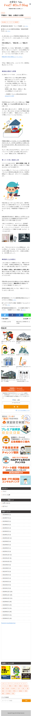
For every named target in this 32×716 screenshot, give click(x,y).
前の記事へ (6, 318)
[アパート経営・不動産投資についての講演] (16, 474)
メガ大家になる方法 (6, 321)
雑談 (13, 693)
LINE (27, 315)
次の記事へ (26, 318)
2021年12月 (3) (7, 554)
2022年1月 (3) (7, 551)
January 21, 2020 (9, 96)
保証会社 (26, 685)
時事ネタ (15, 691)
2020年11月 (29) (7, 595)
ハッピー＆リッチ (16, 683)
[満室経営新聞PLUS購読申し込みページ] (16, 423)
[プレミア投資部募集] (16, 433)
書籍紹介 (21, 691)
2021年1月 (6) (7, 588)
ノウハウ (10, 22)
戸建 (27, 688)
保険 (3, 688)
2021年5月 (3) (7, 575)
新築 (3, 691)
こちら (26, 26)
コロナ (3, 683)
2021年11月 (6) (7, 558)
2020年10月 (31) (7, 598)
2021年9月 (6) (7, 564)
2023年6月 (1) (7, 521)
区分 (19, 688)
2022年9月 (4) (7, 541)
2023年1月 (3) (7, 534)
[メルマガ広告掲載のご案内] (16, 443)
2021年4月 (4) (7, 578)
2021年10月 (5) (7, 561)
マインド (24, 683)
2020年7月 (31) (7, 608)
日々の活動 (8, 691)
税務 (26, 691)
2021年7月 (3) (7, 571)
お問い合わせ (6, 503)
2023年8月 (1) (7, 514)
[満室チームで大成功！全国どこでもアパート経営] (16, 678)
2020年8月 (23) (7, 605)
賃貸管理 (16, 22)
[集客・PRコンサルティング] (16, 484)
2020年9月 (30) (7, 601)
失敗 (23, 688)
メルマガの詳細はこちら (23, 410)
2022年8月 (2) (7, 544)
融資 (3, 693)
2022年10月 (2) (7, 538)
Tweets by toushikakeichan (8, 623)
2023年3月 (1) (7, 531)
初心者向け (4, 22)
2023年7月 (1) (7, 518)
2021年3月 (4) (7, 581)
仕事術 (15, 685)
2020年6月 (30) (7, 611)
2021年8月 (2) (7, 568)
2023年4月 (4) (7, 528)
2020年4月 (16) (7, 618)
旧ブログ (5, 506)
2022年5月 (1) (7, 548)
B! (19, 315)
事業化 (10, 685)
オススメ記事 (6, 494)
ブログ (4, 491)
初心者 (7, 688)
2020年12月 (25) (7, 591)
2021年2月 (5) (7, 585)
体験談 (20, 685)
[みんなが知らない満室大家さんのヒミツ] (5, 678)
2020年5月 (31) (7, 615)
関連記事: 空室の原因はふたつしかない (12, 56)
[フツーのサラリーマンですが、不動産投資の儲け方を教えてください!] (26, 678)
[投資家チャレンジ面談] (16, 453)
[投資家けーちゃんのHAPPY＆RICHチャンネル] (16, 464)
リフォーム (4, 685)
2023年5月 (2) (7, 524)
